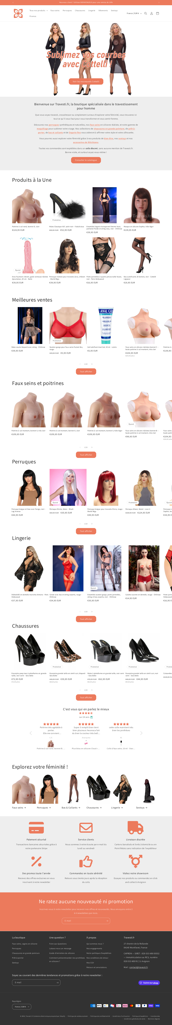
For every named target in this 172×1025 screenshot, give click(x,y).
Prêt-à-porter (18, 958)
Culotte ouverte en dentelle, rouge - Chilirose (143, 595)
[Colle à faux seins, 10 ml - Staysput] (121, 743)
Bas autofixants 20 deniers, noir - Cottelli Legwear (140, 278)
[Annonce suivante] (159, 2)
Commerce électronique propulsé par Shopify (49, 1016)
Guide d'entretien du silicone (62, 953)
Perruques (42, 807)
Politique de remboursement (78, 1016)
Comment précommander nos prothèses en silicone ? (67, 959)
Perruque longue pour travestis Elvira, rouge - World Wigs (105, 510)
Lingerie (115, 807)
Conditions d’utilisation (121, 1016)
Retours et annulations (97, 967)
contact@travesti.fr (138, 967)
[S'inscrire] (107, 921)
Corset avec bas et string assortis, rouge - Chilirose (66, 596)
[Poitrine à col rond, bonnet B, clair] (51, 743)
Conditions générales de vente (134, 1019)
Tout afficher (86, 371)
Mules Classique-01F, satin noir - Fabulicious (66, 227)
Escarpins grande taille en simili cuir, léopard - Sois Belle (68, 674)
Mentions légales (154, 1019)
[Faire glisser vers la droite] (92, 364)
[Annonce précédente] (13, 2)
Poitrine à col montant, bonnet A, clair (65, 431)
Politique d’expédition (140, 1016)
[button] (38, 10)
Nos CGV (90, 962)
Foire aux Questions (58, 943)
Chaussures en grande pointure (26, 953)
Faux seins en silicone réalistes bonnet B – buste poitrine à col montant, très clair (142, 432)
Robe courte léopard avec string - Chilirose (28, 347)
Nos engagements (94, 948)
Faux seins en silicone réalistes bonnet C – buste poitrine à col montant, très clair (142, 348)
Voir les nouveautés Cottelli (86, 81)
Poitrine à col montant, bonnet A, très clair (28, 431)
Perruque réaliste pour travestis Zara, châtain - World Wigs (67, 278)
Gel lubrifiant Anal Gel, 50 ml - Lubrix (102, 347)
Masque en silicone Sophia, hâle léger (138, 227)
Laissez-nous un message (60, 948)
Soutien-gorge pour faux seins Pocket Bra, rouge (66, 348)
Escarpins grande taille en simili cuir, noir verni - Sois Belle (142, 674)
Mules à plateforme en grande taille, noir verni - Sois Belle (105, 674)
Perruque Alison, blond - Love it (138, 509)
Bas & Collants (69, 807)
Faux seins (17, 807)
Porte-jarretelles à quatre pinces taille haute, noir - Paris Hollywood (104, 278)
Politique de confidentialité (100, 1016)
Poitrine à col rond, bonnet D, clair (26, 227)
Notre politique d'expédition (99, 953)
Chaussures (93, 807)
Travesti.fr (29, 1016)
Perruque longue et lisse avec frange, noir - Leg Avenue (28, 510)
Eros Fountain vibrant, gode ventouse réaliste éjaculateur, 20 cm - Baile (30, 278)
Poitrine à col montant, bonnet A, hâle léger (104, 431)
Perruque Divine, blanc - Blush (62, 509)
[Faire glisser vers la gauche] (80, 364)
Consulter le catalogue (86, 160)
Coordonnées (155, 1016)
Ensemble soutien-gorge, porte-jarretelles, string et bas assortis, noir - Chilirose (104, 596)
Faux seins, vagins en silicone (24, 943)
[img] (86, 713)
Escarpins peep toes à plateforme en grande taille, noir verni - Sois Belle (29, 674)
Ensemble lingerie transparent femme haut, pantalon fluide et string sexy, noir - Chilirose (104, 228)
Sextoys (140, 807)
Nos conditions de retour (97, 958)
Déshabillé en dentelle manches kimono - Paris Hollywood (30, 596)
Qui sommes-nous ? (95, 943)
